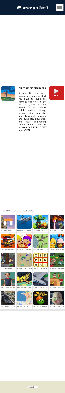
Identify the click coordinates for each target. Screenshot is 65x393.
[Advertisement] (32, 50)
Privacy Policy (32, 387)
